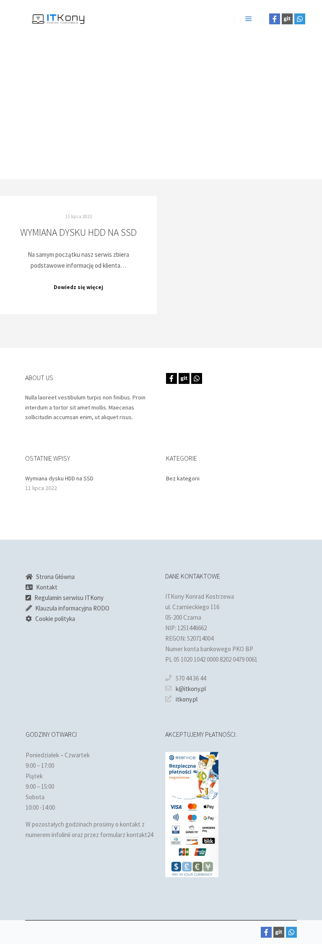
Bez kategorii (183, 478)
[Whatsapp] (299, 18)
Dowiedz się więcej (78, 287)
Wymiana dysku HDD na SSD (78, 232)
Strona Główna (55, 577)
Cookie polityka (55, 619)
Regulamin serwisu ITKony (69, 598)
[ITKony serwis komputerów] (59, 19)
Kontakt (46, 587)
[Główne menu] (248, 18)
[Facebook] (274, 18)
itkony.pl (186, 699)
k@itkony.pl (191, 689)
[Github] (287, 18)
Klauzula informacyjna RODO (72, 608)
